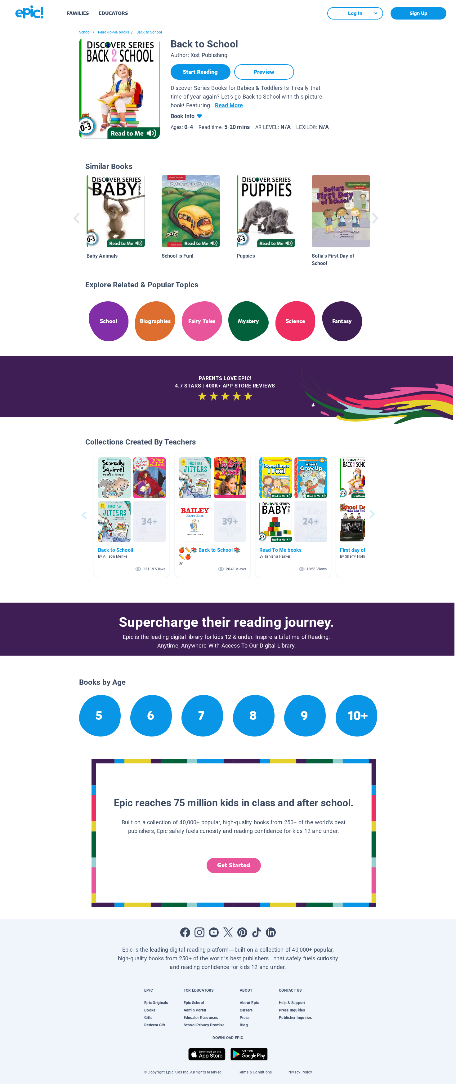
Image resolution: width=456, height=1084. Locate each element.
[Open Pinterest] (242, 932)
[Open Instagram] (199, 932)
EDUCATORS (113, 13)
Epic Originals (156, 1003)
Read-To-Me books (113, 32)
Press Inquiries (292, 1010)
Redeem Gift (154, 1025)
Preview (264, 72)
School (85, 32)
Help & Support (292, 1003)
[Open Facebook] (185, 932)
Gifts (148, 1017)
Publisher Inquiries (295, 1017)
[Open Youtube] (214, 932)
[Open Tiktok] (257, 932)
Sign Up (418, 13)
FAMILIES (78, 13)
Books (149, 1010)
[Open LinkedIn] (271, 932)
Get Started (233, 865)
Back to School (149, 32)
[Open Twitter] (228, 932)
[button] (132, 515)
